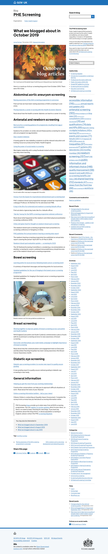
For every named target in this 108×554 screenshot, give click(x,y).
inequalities (77, 144)
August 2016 (74, 393)
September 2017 (75, 367)
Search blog (74, 12)
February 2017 (75, 380)
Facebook (32, 453)
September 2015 (76, 417)
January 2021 (75, 281)
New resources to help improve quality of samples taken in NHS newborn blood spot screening (82, 218)
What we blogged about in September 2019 (33, 425)
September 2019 (76, 314)
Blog (16, 10)
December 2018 (75, 334)
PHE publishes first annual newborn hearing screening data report (36, 234)
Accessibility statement (22, 541)
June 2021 (74, 270)
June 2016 (74, 398)
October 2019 (75, 312)
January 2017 (75, 382)
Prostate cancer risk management (80, 473)
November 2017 (75, 362)
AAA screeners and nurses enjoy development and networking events (53, 443)
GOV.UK (47, 538)
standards (80, 182)
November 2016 (75, 387)
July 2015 (73, 422)
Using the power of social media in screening (29, 146)
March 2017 (74, 378)
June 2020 (74, 296)
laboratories (76, 150)
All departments (56, 538)
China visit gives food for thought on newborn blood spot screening (36, 224)
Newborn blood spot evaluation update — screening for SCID (35, 243)
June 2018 (74, 347)
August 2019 (74, 316)
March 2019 (74, 327)
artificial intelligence (81, 113)
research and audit (79, 173)
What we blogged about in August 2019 (31, 427)
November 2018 (75, 336)
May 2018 (74, 349)
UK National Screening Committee (81, 91)
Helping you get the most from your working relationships (33, 384)
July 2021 (73, 268)
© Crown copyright (87, 549)
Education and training (77, 88)
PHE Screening (27, 14)
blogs (28, 405)
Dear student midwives (21, 137)
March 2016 (74, 404)
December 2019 (75, 307)
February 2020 (75, 303)
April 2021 (74, 274)
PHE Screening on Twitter (78, 524)
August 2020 (75, 292)
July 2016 (73, 395)
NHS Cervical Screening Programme (81, 445)
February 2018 (75, 356)
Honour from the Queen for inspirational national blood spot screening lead (39, 197)
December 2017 (75, 360)
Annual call (77, 104)
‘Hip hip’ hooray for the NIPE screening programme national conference (38, 214)
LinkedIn (40, 453)
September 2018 (76, 340)
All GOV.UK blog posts (34, 538)
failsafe (74, 139)
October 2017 (75, 365)
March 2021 (74, 276)
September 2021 (76, 263)
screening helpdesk (45, 414)
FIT (81, 139)
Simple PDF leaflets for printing (80, 84)
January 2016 (75, 409)
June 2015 (74, 424)
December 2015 (75, 411)
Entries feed (74, 491)
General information (39, 42)
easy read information (85, 133)
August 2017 (74, 369)
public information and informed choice (80, 163)
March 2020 (74, 301)
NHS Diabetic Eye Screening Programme (82, 447)
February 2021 (75, 279)
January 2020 (75, 305)
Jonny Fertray (17, 42)
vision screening (79, 188)
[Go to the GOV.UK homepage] (20, 2)
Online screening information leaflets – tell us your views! (33, 393)
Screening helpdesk (76, 73)
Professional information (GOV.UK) (81, 80)
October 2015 (75, 415)
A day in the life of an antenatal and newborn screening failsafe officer (37, 206)
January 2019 (75, 332)
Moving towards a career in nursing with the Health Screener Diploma (37, 110)
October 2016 (75, 389)
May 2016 (74, 400)
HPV (72, 141)
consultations (76, 118)
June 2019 (74, 321)
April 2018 (74, 351)
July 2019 (73, 318)
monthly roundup (22, 436)
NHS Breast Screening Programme (81, 443)
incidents (80, 141)
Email (48, 453)
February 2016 (75, 406)
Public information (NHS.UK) (79, 82)
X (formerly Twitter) (21, 453)
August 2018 (74, 343)
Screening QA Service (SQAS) (79, 86)
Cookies (34, 541)
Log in (72, 489)
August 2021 (74, 265)
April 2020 (74, 299)
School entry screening (77, 476)
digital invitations (81, 130)
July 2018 (73, 345)
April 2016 (74, 402)
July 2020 (74, 294)
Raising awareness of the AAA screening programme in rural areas (36, 100)
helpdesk (87, 139)
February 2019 (75, 329)
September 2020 (76, 290)
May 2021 (74, 272)
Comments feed (75, 493)
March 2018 (74, 354)
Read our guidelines (75, 200)
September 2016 (76, 391)
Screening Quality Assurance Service (81, 478)
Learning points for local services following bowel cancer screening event (39, 263)
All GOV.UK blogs (19, 538)
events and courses (80, 136)
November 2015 (75, 413)
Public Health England (30, 21)
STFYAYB (90, 182)
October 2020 (75, 288)
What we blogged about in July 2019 (30, 430)
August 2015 (74, 420)
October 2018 (75, 338)
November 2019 (75, 310)
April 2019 (74, 325)
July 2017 (73, 371)
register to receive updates (40, 407)
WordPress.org (75, 495)
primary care (75, 160)
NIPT (89, 157)
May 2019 (74, 323)
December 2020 (75, 283)
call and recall (80, 116)
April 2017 (74, 376)
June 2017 (74, 373)
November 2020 (76, 285)
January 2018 (75, 358)
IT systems (85, 147)
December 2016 (75, 384)
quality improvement (81, 170)
